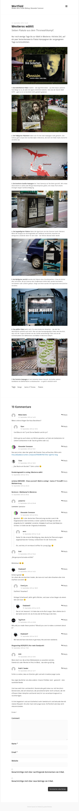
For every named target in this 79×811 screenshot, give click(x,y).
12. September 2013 (18, 23)
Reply (65, 415)
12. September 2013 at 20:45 (20, 486)
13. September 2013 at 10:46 (27, 554)
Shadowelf (22, 569)
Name (15, 743)
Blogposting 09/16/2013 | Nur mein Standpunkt (28, 645)
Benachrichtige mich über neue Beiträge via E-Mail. (32, 781)
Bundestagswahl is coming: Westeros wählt (27, 472)
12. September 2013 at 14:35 (27, 417)
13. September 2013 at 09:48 (27, 503)
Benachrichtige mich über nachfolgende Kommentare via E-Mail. (38, 772)
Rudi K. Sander (23, 668)
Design (19, 387)
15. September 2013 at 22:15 (31, 608)
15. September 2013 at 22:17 (29, 636)
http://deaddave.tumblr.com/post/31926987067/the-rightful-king (35, 455)
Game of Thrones (29, 387)
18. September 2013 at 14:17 (27, 671)
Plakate (40, 387)
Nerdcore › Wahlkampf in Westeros (24, 492)
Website (15, 761)
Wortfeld (17, 6)
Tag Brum (21, 620)
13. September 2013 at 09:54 (29, 515)
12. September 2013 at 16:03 (27, 463)
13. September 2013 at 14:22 (27, 571)
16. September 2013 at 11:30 (20, 648)
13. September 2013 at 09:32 (20, 495)
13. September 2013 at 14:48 (31, 534)
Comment (16, 718)
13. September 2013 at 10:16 (29, 429)
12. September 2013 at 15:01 (26, 449)
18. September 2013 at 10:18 (26, 657)
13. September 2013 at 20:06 (27, 622)
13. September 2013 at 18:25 (29, 588)
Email (14, 752)
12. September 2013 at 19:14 (20, 475)
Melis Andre (22, 415)
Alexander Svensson (25, 446)
